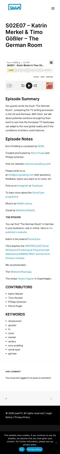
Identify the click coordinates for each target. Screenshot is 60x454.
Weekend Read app (20, 271)
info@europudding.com (21, 174)
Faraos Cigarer (26, 278)
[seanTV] (18, 8)
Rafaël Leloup (24, 203)
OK (21, 449)
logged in (25, 377)
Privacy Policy (22, 417)
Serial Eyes (34, 239)
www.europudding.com (37, 163)
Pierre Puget (38, 152)
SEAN (41, 146)
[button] (53, 8)
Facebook (37, 185)
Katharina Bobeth (25, 210)
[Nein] (56, 442)
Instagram (23, 185)
